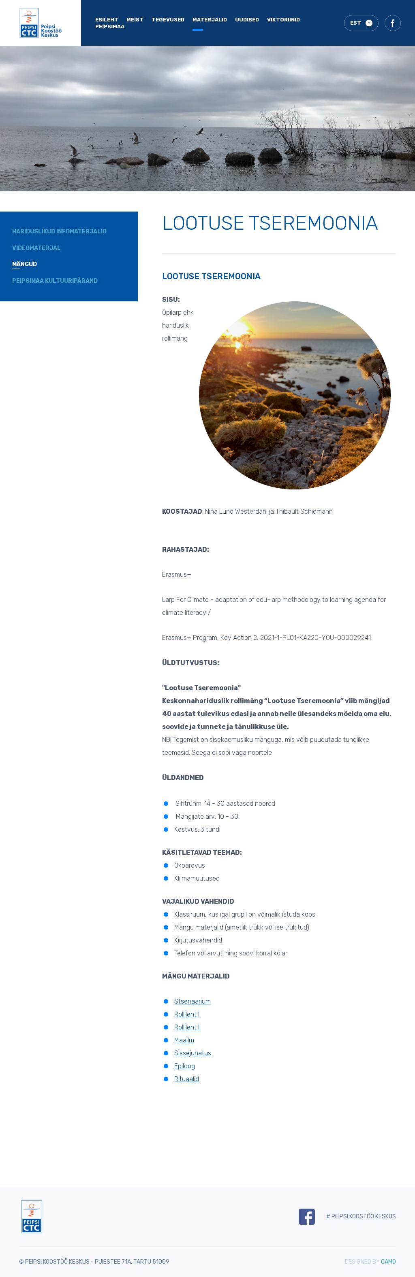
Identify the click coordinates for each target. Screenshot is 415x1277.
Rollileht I (186, 1014)
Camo (388, 1261)
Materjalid (210, 20)
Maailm (184, 1040)
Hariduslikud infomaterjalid (59, 231)
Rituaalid (186, 1079)
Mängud (24, 264)
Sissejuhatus (192, 1053)
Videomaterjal (36, 248)
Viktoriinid (283, 20)
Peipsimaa (109, 26)
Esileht (106, 20)
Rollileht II (187, 1027)
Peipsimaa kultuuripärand (55, 280)
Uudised (247, 20)
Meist (134, 20)
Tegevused (168, 20)
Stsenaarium (192, 1001)
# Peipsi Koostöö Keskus (361, 1216)
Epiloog (184, 1066)
